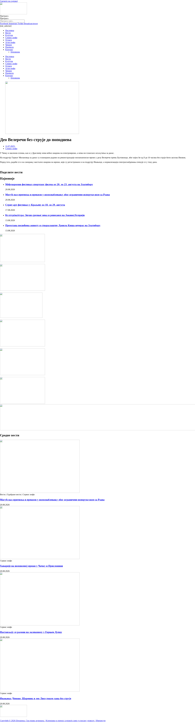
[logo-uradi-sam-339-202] (22, 290)
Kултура (9, 35)
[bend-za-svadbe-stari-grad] (21, 317)
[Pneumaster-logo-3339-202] (22, 346)
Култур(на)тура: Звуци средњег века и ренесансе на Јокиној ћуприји (45, 215)
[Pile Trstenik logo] (22, 261)
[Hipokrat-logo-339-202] (22, 374)
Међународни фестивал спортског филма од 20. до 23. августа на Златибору (49, 184)
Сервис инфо (11, 37)
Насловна (9, 30)
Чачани (8, 45)
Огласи (8, 40)
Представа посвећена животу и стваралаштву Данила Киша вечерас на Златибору (52, 225)
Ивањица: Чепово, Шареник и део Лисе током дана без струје (35, 698)
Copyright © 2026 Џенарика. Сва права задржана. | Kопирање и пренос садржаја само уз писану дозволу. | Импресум (52, 720)
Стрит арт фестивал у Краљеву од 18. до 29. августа (35, 204)
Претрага (4, 16)
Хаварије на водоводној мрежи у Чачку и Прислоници (31, 565)
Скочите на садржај (9, 1)
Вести (8, 33)
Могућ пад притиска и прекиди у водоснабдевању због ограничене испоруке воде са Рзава (57, 194)
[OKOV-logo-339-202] (22, 403)
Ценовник (15, 52)
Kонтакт (9, 49)
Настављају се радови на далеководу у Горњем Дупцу (31, 632)
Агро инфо (10, 42)
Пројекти (9, 47)
